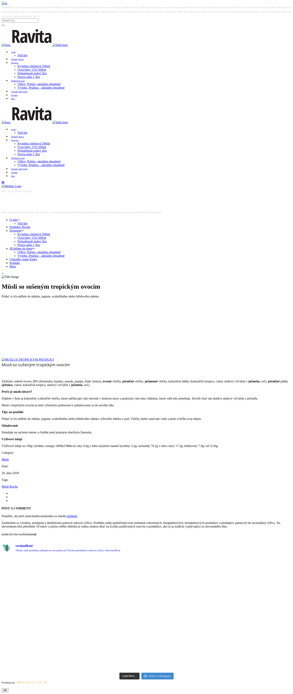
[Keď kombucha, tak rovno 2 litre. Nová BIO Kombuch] (19, 576)
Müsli (5, 459)
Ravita (14, 486)
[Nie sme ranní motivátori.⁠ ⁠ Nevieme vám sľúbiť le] (201, 578)
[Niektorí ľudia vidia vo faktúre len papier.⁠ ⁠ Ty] (128, 613)
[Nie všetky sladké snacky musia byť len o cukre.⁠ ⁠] (237, 585)
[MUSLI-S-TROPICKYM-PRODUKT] (28, 359)
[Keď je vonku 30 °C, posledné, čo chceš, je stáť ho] (55, 604)
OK (5, 690)
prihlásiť (72, 516)
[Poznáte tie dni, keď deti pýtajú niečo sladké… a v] (273, 601)
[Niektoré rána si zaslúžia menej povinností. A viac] (92, 574)
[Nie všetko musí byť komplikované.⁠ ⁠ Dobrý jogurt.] (164, 589)
